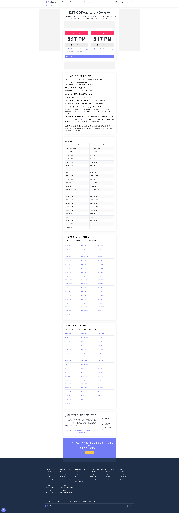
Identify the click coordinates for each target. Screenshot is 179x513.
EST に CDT (84, 245)
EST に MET (101, 287)
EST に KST (100, 272)
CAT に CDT (84, 368)
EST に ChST (84, 311)
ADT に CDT (68, 349)
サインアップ (129, 2)
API (84, 2)
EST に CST (100, 253)
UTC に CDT (100, 384)
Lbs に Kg (122, 471)
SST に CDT (68, 341)
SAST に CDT (101, 337)
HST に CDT (68, 357)
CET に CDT (84, 361)
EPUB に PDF (93, 474)
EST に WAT (68, 295)
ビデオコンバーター (49, 479)
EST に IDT (67, 287)
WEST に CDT (84, 391)
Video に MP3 (63, 476)
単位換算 (122, 479)
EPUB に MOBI (93, 476)
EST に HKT (68, 303)
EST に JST (100, 303)
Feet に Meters (123, 476)
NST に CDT (100, 372)
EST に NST (100, 284)
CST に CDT (84, 341)
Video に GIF (48, 474)
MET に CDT (101, 376)
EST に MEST (68, 284)
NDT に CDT (100, 345)
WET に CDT (84, 334)
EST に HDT (100, 260)
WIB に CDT (84, 345)
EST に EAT (84, 299)
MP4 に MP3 (63, 474)
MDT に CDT (68, 364)
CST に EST (107, 476)
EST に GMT (101, 268)
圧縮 (71, 2)
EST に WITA (84, 307)
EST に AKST (84, 257)
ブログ (54, 501)
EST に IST (100, 276)
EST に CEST (68, 307)
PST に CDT (68, 334)
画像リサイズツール (49, 490)
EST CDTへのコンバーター (54, 5)
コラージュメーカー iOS (65, 490)
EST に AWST (84, 287)
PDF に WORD (93, 471)
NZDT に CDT (84, 364)
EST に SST (84, 253)
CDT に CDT (100, 380)
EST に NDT (68, 260)
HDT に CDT (84, 349)
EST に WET (101, 245)
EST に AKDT (68, 280)
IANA (82, 119)
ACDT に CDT (68, 388)
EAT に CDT (84, 388)
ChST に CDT (84, 399)
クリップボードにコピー (76, 49)
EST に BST (68, 272)
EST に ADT (84, 260)
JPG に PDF (77, 471)
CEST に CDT (68, 395)
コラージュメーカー (49, 487)
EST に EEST (101, 307)
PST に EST (107, 474)
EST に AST (84, 295)
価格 (90, 2)
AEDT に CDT (101, 399)
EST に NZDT (84, 276)
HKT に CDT (68, 391)
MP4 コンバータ (49, 471)
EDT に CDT (84, 372)
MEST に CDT (68, 372)
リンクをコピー (72, 56)
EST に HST (84, 268)
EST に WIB (100, 257)
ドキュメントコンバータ (95, 479)
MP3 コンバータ (63, 471)
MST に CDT (68, 353)
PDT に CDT (84, 380)
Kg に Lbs (122, 474)
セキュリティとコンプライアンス (80, 501)
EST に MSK (68, 268)
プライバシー (66, 501)
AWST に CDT (84, 376)
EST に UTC (100, 295)
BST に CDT (68, 361)
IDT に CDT (67, 376)
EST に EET (100, 280)
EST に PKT (68, 311)
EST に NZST (101, 249)
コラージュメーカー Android (66, 487)
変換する (64, 2)
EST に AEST (84, 249)
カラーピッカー (48, 495)
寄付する (59, 501)
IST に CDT (100, 364)
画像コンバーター (79, 481)
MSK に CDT (101, 353)
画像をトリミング (49, 492)
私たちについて (48, 501)
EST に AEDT (101, 311)
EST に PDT (84, 291)
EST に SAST (68, 253)
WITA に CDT (84, 395)
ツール (78, 2)
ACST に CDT (101, 334)
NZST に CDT (84, 337)
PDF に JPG (77, 474)
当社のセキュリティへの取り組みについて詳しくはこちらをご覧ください (81, 431)
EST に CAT (84, 280)
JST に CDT (100, 391)
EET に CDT (100, 368)
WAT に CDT (68, 384)
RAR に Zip (107, 471)
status (94, 501)
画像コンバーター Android (66, 492)
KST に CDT (100, 361)
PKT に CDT (68, 399)
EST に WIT (68, 264)
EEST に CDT (101, 395)
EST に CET (84, 272)
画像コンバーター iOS (65, 495)
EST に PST (68, 245)
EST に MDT (68, 276)
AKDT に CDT (68, 368)
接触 (90, 501)
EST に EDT (84, 284)
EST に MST (84, 264)
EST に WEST (84, 303)
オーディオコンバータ (65, 479)
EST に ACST (68, 249)
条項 (71, 501)
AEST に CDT (68, 337)
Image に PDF (78, 479)
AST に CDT (84, 384)
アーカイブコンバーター (110, 479)
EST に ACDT (68, 299)
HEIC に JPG (78, 476)
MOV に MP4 (48, 476)
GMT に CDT (84, 357)
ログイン (122, 2)
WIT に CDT (100, 349)
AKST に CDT (68, 345)
